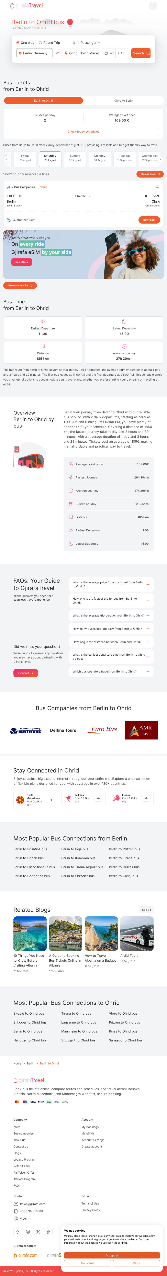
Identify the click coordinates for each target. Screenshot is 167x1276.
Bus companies (23, 1133)
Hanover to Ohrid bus (30, 1040)
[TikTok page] (48, 1232)
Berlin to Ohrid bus (27, 1031)
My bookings (90, 1127)
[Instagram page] (28, 1232)
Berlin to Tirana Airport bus (82, 867)
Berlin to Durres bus (124, 867)
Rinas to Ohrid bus (123, 1031)
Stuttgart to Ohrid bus (78, 1040)
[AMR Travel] (141, 730)
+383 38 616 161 (31, 1211)
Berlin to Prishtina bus (30, 849)
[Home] (26, 6)
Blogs (17, 1153)
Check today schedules (83, 131)
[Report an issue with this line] (157, 187)
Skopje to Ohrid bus (28, 1013)
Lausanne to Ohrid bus (78, 1022)
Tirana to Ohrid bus (76, 1013)
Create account (91, 1146)
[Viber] (15, 1218)
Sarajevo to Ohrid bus (126, 1040)
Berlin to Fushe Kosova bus (34, 867)
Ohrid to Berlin (123, 100)
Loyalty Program (24, 1159)
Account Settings (92, 1140)
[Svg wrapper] (25, 1256)
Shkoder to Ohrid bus (29, 1022)
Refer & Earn (21, 1166)
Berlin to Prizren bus (124, 849)
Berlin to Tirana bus (124, 858)
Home (17, 1063)
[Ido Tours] (25, 730)
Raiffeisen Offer (23, 1172)
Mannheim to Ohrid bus (79, 1031)
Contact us (25, 673)
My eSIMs (87, 1133)
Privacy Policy (90, 1210)
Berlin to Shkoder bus (77, 876)
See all (146, 909)
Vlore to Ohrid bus (123, 1013)
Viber (23, 1218)
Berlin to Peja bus (74, 849)
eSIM (16, 1127)
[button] (111, 584)
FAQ (16, 1185)
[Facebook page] (18, 1232)
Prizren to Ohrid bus (124, 1022)
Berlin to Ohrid (43, 100)
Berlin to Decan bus (28, 858)
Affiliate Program (24, 1179)
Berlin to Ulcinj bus (123, 876)
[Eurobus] (100, 730)
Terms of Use (90, 1203)
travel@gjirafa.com (32, 1204)
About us (19, 1140)
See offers (21, 261)
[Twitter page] (38, 1232)
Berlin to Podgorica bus (31, 876)
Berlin (30, 1063)
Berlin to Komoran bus (78, 858)
